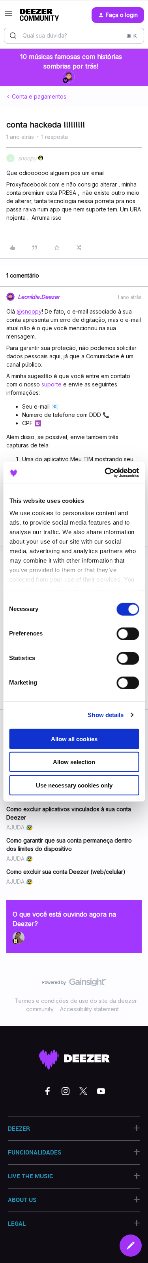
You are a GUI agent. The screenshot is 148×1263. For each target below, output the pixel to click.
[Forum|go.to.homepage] (39, 15)
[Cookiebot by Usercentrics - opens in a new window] (105, 473)
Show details (106, 714)
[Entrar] (13, 36)
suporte (52, 384)
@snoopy (29, 311)
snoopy (27, 158)
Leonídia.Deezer (39, 296)
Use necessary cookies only (74, 785)
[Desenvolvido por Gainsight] (74, 984)
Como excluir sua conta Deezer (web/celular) (66, 871)
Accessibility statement (89, 1009)
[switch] (127, 633)
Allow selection (74, 762)
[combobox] (74, 36)
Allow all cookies (74, 738)
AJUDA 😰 (19, 827)
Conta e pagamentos (39, 96)
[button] (8, 16)
